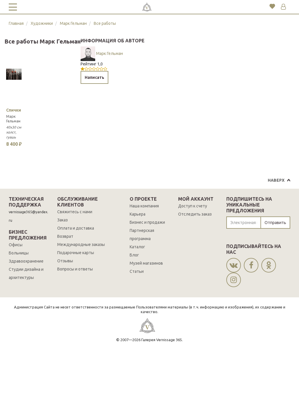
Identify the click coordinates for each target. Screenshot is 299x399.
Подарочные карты (75, 252)
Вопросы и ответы (75, 269)
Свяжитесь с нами (74, 211)
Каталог (137, 246)
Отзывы (65, 261)
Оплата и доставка (75, 228)
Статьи (137, 271)
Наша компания (144, 206)
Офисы (15, 244)
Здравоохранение (26, 261)
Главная (16, 23)
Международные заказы (81, 244)
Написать (94, 77)
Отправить (275, 222)
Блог (134, 255)
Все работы (105, 23)
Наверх (276, 180)
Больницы (19, 253)
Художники (42, 23)
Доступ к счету (192, 206)
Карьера (137, 214)
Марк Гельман (73, 23)
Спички (13, 110)
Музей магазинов (146, 263)
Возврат (65, 236)
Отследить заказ (195, 214)
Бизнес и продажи (147, 222)
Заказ (62, 220)
